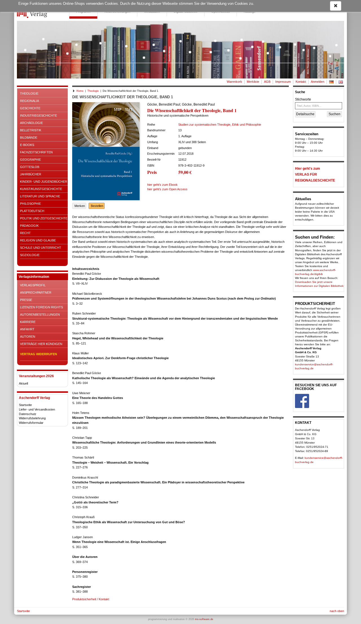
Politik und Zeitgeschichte (43, 218)
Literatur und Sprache (40, 196)
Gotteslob (29, 167)
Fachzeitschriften (36, 152)
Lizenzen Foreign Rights (41, 307)
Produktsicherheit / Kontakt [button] (90, 599)
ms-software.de (204, 619)
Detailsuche (305, 114)
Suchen (334, 114)
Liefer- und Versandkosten (37, 409)
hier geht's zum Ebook (162, 184)
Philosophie (30, 203)
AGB (267, 81)
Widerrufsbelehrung (32, 418)
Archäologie (31, 123)
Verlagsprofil (33, 285)
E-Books (27, 145)
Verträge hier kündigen (41, 344)
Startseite (25, 405)
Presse (26, 300)
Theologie (29, 93)
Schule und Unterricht (40, 247)
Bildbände (28, 137)
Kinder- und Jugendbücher (43, 181)
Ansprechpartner (35, 292)
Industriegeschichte (38, 115)
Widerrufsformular (31, 422)
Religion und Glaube (38, 240)
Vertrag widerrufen (38, 354)
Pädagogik (29, 225)
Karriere (28, 322)
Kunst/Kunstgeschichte (41, 189)
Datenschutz (27, 414)
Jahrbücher (30, 174)
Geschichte (30, 108)
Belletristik (30, 130)
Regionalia (29, 100)
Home (79, 91)
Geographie (30, 159)
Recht (25, 233)
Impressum (283, 81)
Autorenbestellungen (40, 314)
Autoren (27, 336)
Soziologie (29, 255)
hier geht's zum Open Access (167, 189)
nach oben (337, 611)
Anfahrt (27, 329)
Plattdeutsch (32, 211)
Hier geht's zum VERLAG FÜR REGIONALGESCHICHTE (315, 174)
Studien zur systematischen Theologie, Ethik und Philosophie (219, 124)
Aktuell (23, 383)
